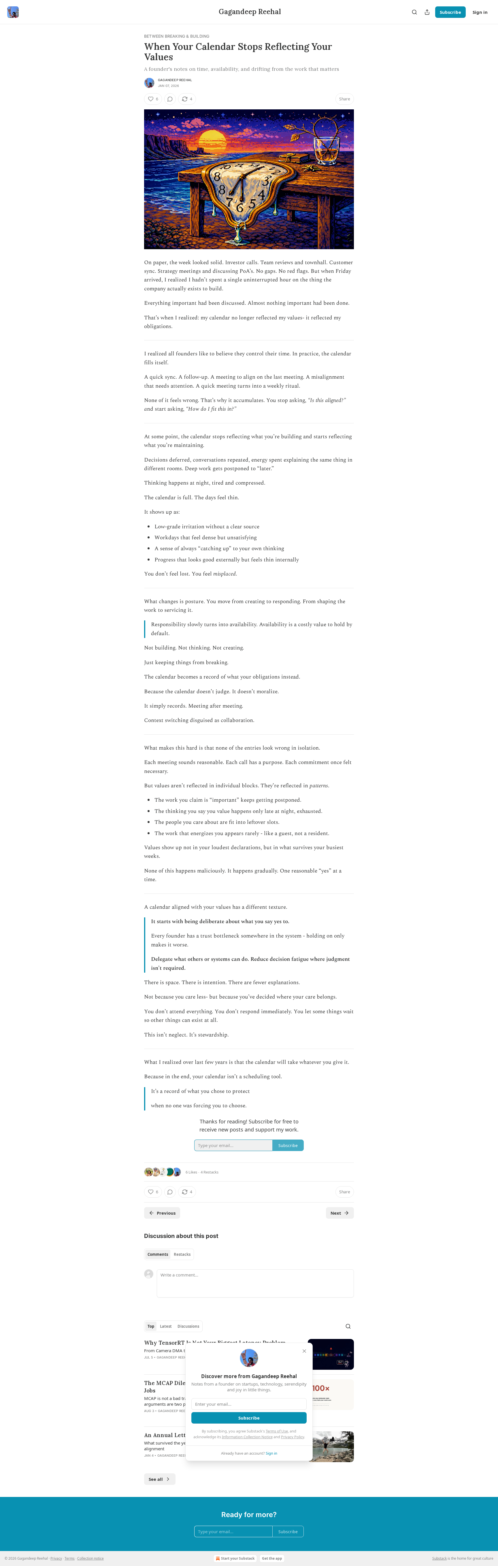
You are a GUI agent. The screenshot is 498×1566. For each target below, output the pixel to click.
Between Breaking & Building (176, 36)
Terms (70, 1558)
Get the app (272, 1558)
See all (156, 1479)
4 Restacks (209, 1172)
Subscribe (450, 12)
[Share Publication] (427, 12)
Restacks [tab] (182, 1254)
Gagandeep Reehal (175, 80)
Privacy (56, 1558)
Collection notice (90, 1558)
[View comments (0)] (170, 99)
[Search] (414, 12)
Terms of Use (277, 1431)
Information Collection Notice (247, 1436)
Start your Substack (237, 1558)
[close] (304, 1351)
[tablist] (169, 1254)
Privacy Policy (292, 1436)
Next (336, 1213)
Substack (439, 1558)
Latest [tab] (166, 1326)
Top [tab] (151, 1326)
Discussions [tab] (188, 1326)
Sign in (480, 12)
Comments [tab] (158, 1254)
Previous (166, 1213)
